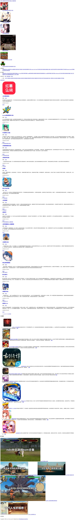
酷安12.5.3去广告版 (15, 74)
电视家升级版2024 (15, 73)
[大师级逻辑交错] (5, 381)
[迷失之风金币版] (7, 186)
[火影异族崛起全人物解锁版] (7, 221)
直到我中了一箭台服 (12, 408)
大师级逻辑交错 (11, 381)
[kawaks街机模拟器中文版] (6, 113)
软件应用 (7, 0)
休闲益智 (22, 78)
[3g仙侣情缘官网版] (5, 32)
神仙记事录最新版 (6, 262)
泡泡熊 (3, 168)
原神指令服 (4, 69)
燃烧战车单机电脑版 (14, 339)
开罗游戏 (62, 78)
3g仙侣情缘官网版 (5, 33)
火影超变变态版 (5, 157)
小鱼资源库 (4, 200)
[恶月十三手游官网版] (7, 327)
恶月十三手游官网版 (16, 327)
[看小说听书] (4, 272)
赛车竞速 (39, 78)
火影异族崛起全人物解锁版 (8, 224)
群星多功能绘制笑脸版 (66, 73)
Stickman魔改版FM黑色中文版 (7, 10)
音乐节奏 (43, 78)
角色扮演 (32, 78)
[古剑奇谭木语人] (11, 366)
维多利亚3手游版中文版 (20, 69)
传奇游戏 (15, 78)
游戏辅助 (59, 78)
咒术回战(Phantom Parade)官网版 (68, 69)
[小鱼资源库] (4, 198)
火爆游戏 (4, 0)
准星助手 (4, 212)
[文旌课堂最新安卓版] (6, 143)
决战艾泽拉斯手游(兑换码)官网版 (57, 69)
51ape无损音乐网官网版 (23, 73)
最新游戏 (8, 76)
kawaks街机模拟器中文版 (7, 115)
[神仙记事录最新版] (7, 260)
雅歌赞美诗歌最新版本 (41, 73)
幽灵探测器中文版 (27, 69)
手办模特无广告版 (6, 132)
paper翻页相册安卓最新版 (32, 73)
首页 (1, 0)
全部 (6, 78)
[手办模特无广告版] (5, 130)
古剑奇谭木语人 (24, 366)
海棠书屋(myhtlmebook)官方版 (56, 73)
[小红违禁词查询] (9, 94)
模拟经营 (29, 78)
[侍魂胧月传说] (5, 289)
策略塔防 (36, 78)
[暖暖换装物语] (7, 418)
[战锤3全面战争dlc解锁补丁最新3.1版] (5, 373)
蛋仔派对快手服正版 (6, 70)
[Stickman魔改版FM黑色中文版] (4, 9)
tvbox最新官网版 (48, 73)
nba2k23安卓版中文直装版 (13, 346)
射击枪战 (19, 78)
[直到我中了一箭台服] (5, 408)
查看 (17, 328)
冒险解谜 (26, 78)
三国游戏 (8, 78)
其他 (12, 76)
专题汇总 (10, 0)
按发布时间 (2, 80)
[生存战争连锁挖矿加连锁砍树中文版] (2, 65)
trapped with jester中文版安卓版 (36, 69)
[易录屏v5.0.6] (5, 301)
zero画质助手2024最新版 (11, 69)
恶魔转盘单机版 (5, 50)
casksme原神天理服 (5, 22)
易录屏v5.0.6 (5, 303)
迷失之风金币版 (5, 188)
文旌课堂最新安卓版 (6, 145)
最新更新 (14, 0)
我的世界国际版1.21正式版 (7, 59)
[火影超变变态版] (5, 155)
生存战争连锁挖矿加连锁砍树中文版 (9, 66)
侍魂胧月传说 (5, 291)
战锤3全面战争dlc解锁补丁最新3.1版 (15, 373)
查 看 (3, 104)
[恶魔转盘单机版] (8, 49)
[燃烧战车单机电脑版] (6, 339)
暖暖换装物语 (14, 418)
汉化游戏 (55, 78)
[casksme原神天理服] (5, 21)
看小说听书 (4, 274)
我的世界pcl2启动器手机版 (7, 73)
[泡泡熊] (4, 166)
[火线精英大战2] (6, 240)
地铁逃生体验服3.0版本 (46, 69)
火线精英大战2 (5, 242)
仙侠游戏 (12, 78)
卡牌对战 (52, 78)
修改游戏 (46, 78)
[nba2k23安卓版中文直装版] (5, 346)
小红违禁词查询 (5, 96)
